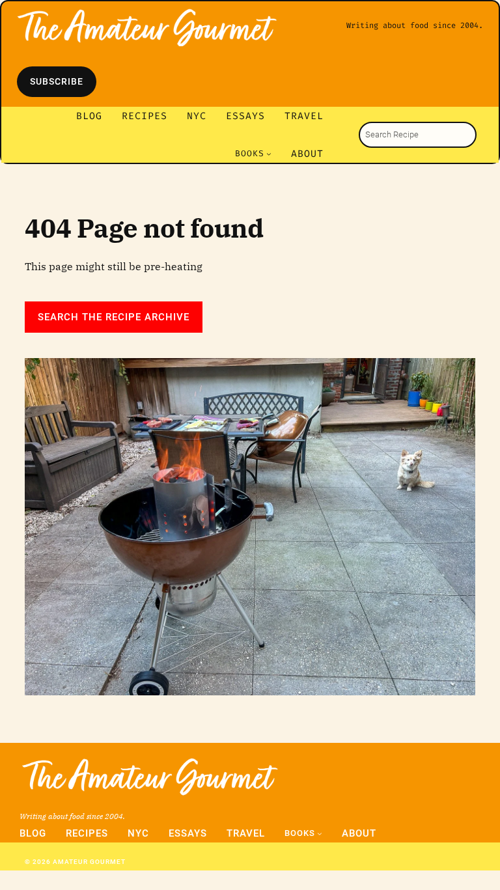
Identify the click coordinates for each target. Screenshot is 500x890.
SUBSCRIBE (56, 81)
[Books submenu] (268, 153)
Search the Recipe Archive (113, 317)
